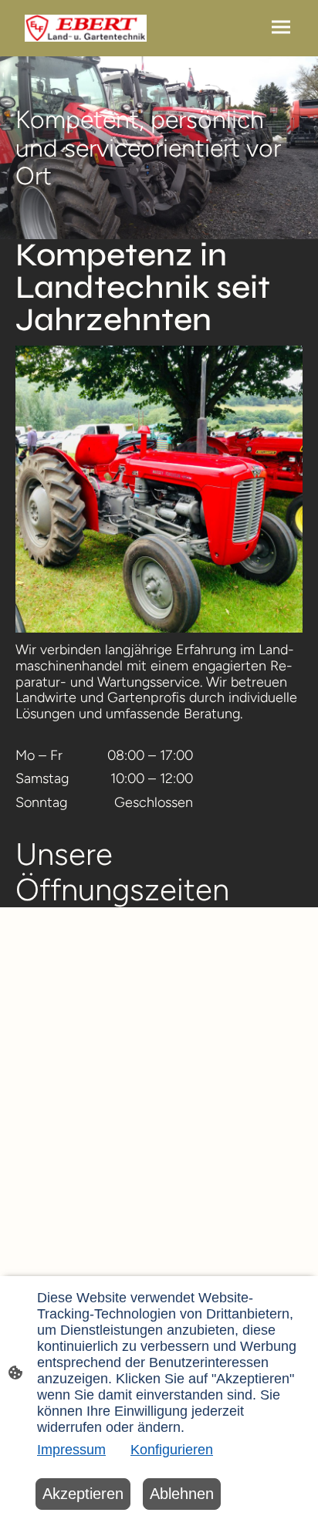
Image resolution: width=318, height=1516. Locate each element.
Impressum (71, 1449)
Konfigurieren (171, 1449)
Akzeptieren (82, 1493)
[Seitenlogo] (86, 28)
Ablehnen (182, 1493)
